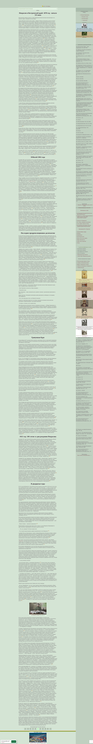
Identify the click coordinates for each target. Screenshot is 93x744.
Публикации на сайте (84, 210)
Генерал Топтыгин (32, 181)
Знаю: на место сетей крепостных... (83, 455)
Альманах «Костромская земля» (83, 262)
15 (35, 728)
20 (47, 728)
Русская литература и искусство (84, 207)
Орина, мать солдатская (81, 241)
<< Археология (84, 20)
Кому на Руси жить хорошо (82, 238)
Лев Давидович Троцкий (35, 615)
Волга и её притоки (81, 253)
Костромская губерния (82, 248)
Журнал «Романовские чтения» (83, 264)
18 (42, 728)
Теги (84, 269)
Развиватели (82, 220)
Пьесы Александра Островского (84, 298)
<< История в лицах (84, 16)
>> (50, 728)
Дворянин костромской (84, 222)
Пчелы (78, 242)
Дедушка (78, 233)
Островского (87, 36)
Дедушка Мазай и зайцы (81, 231)
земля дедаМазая (85, 335)
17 (40, 728)
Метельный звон (83, 29)
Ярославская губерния (82, 250)
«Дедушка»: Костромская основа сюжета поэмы (85, 205)
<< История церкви (84, 18)
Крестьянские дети (80, 236)
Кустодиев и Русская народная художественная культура (84, 226)
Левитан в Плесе (83, 223)
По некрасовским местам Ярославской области (84, 214)
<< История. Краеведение (84, 14)
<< (25, 728)
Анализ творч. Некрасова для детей (84, 256)
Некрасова (79, 327)
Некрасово (21, 540)
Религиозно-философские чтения (83, 261)
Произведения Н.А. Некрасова (84, 229)
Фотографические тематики (83, 251)
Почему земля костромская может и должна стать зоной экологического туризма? (84, 216)
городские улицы (33, 743)
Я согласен (14, 741)
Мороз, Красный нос (81, 239)
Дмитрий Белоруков (87, 316)
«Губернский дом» (80, 267)
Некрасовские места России (82, 254)
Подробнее (2, 742)
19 (45, 728)
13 (30, 728)
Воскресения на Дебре (87, 307)
